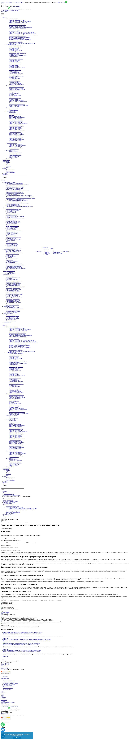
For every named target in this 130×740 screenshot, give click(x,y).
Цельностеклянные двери (15, 132)
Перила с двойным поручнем (15, 57)
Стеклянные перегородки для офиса (17, 20)
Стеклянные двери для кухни (15, 122)
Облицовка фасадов (13, 110)
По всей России (4, 613)
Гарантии (8, 164)
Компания (3, 698)
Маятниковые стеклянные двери (16, 126)
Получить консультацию (6, 528)
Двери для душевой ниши (15, 116)
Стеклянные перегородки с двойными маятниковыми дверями (23, 34)
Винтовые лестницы (13, 151)
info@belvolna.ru (16, 6)
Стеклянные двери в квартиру (16, 136)
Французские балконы (14, 51)
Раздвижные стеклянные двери (16, 119)
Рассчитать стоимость (26, 9)
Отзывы (5, 173)
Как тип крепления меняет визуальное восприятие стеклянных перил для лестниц (22, 633)
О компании (6, 161)
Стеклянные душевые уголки (15, 146)
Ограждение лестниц (13, 49)
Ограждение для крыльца (14, 64)
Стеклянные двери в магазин (15, 124)
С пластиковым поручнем (15, 83)
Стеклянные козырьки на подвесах (17, 89)
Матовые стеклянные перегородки (17, 26)
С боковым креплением (14, 78)
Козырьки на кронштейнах (15, 90)
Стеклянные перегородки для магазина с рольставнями (21, 32)
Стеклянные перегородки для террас (17, 25)
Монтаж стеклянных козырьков (16, 102)
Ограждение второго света (15, 62)
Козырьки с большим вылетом (16, 88)
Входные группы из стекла (15, 141)
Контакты (5, 174)
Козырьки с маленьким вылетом (16, 87)
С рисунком (11, 115)
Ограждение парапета (14, 66)
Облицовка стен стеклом (12, 107)
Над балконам (12, 96)
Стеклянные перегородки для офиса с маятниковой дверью (22, 33)
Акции (7, 167)
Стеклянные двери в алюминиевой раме (18, 123)
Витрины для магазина (14, 31)
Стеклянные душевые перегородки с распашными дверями (22, 509)
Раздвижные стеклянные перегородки (17, 23)
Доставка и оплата (10, 169)
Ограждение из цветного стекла (16, 76)
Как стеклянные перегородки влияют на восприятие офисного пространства (21, 644)
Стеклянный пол (10, 158)
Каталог (5, 17)
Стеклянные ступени (13, 157)
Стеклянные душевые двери (15, 144)
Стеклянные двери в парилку (15, 135)
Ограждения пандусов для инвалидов (17, 53)
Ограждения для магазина (15, 68)
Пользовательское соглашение (7, 702)
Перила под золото (13, 77)
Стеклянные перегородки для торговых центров (20, 21)
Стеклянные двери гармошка (15, 128)
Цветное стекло (12, 109)
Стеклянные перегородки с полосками (18, 29)
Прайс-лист (3, 692)
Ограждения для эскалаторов (15, 50)
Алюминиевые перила (14, 72)
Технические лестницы (14, 156)
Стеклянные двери (10, 111)
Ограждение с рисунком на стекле (17, 67)
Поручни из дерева (13, 71)
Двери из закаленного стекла (15, 133)
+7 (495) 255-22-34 (60, 2)
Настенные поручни (13, 56)
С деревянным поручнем (14, 81)
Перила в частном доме (14, 54)
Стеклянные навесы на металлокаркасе (18, 101)
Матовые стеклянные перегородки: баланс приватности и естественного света (21, 651)
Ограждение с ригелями (14, 60)
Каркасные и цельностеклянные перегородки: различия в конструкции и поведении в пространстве (26, 640)
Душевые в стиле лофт (14, 149)
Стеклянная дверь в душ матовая (16, 139)
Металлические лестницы (15, 154)
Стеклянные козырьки (14, 106)
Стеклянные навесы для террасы (16, 100)
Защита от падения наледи (15, 95)
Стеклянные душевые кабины (16, 147)
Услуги (4, 168)
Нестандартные (12, 91)
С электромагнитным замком (15, 113)
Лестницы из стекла (11, 150)
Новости (8, 162)
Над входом (11, 94)
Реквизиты (8, 166)
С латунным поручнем (14, 82)
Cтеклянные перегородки (12, 19)
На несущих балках (13, 99)
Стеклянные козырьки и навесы (13, 85)
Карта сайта (3, 703)
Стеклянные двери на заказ (15, 127)
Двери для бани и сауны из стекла (16, 134)
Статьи (7, 163)
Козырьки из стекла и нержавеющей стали (18, 105)
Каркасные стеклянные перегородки (17, 28)
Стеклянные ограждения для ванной (17, 145)
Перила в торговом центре (15, 70)
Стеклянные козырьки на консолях (17, 104)
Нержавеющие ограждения (15, 46)
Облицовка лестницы (14, 74)
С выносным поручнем (14, 79)
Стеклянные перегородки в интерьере (17, 36)
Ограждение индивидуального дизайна (18, 55)
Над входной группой (14, 93)
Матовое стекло (12, 112)
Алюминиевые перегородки (15, 40)
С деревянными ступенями (15, 155)
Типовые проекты (5, 678)
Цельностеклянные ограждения (16, 45)
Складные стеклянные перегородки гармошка (19, 37)
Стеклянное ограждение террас (16, 59)
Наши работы (6, 160)
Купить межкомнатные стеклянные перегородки (20, 39)
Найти (2, 14)
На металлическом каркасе (15, 98)
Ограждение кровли (13, 65)
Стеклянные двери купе (14, 129)
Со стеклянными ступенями (15, 152)
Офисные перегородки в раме (15, 42)
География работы (5, 704)
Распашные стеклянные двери (16, 121)
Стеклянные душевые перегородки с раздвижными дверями (23, 508)
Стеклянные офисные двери (15, 118)
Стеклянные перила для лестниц (16, 84)
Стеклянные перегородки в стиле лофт (18, 22)
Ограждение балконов (14, 48)
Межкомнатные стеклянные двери (17, 117)
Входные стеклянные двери (15, 140)
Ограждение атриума (13, 61)
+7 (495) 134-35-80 (13, 10)
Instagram (5, 676)
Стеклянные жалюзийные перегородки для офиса (20, 27)
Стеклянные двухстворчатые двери (17, 130)
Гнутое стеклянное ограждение (16, 73)
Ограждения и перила (11, 44)
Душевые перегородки (11, 143)
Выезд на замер (9, 171)
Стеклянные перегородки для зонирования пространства (22, 43)
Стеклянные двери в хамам (15, 138)
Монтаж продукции (10, 172)
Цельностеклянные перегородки (16, 38)
